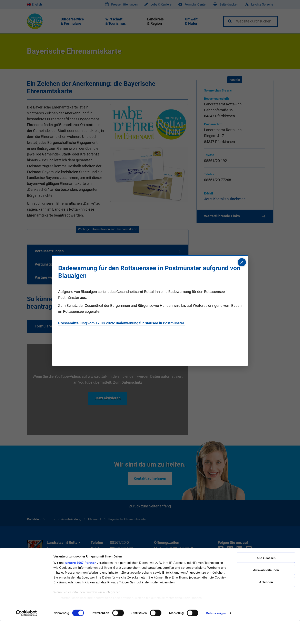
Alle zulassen (266, 558)
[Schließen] (242, 262)
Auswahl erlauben (266, 570)
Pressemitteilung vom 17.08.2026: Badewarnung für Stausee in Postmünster (121, 323)
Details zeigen (216, 613)
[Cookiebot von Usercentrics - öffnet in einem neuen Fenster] (26, 613)
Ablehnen (266, 582)
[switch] (118, 613)
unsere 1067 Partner (80, 562)
